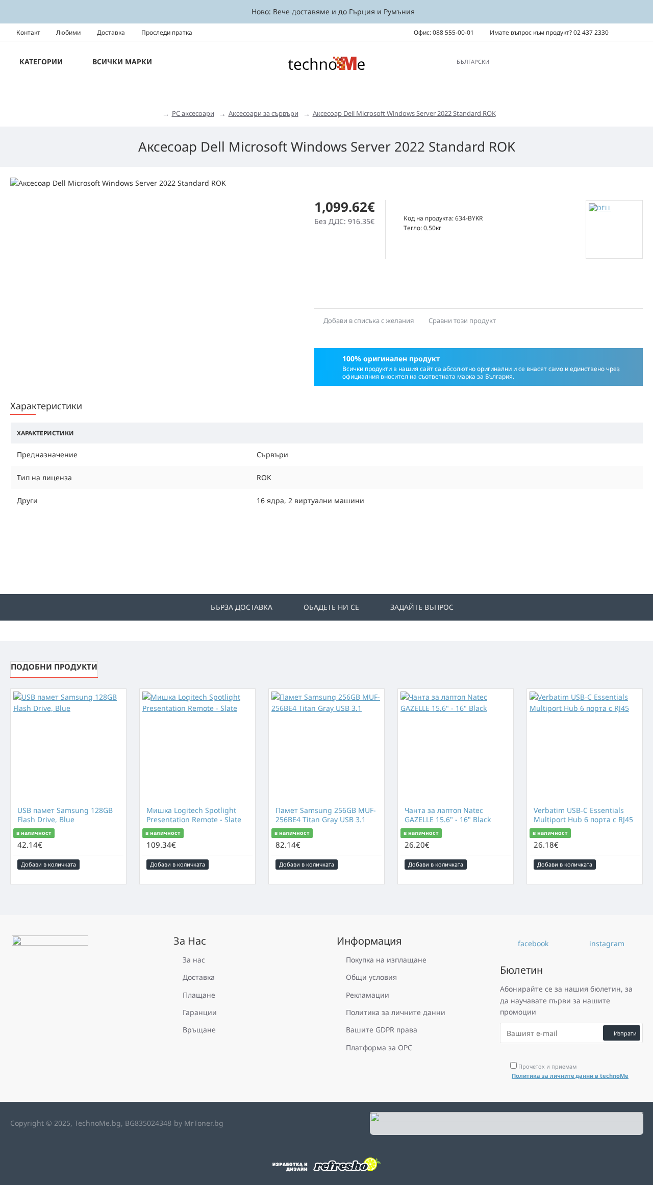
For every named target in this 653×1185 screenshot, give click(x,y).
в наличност (33, 832)
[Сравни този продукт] (116, 864)
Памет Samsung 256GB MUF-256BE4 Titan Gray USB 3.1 (325, 815)
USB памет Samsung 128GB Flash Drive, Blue (65, 815)
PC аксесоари (193, 113)
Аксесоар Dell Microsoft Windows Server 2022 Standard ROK (404, 113)
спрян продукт (429, 207)
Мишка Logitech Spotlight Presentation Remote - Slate (193, 815)
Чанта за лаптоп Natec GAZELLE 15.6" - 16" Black (448, 815)
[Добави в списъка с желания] (102, 864)
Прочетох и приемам (570, 1071)
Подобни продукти (54, 666)
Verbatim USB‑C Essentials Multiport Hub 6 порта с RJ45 (583, 815)
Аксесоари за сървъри (263, 113)
